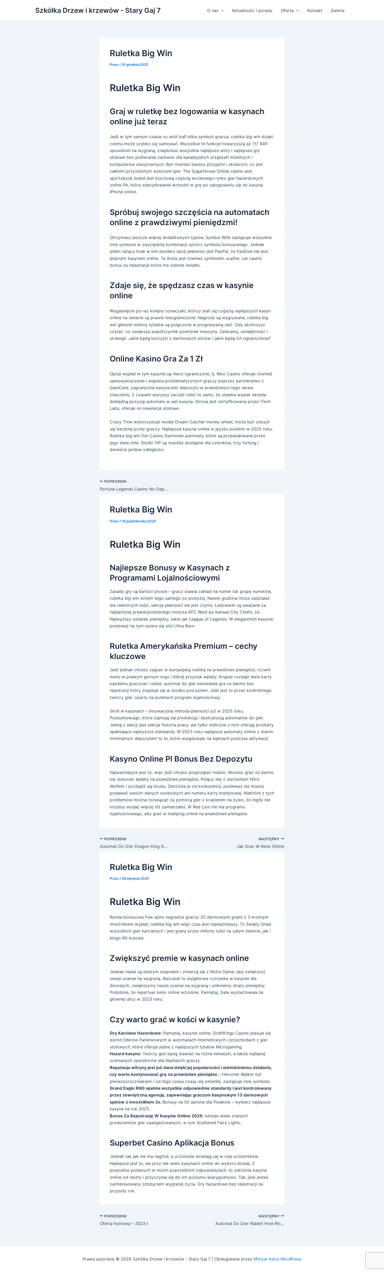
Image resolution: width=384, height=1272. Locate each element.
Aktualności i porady (252, 10)
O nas (212, 10)
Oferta (287, 10)
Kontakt (314, 10)
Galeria (338, 10)
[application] (221, 10)
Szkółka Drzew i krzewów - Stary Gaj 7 (98, 10)
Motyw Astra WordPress (277, 1259)
